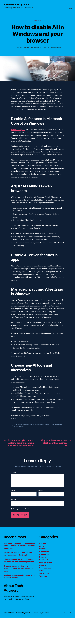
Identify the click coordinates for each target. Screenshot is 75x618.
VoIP (41, 571)
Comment (15, 472)
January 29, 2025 (40, 48)
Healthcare (43, 560)
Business (42, 549)
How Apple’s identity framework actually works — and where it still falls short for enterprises (20, 545)
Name (13, 490)
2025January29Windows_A (23, 425)
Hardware (43, 557)
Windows (37, 20)
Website (13, 499)
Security (42, 565)
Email (40, 490)
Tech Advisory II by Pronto (16, 4)
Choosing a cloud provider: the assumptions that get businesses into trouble (18, 568)
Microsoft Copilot (18, 129)
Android (42, 543)
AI (33, 425)
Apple (41, 546)
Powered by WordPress (41, 613)
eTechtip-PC (44, 554)
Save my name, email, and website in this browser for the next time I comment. (37, 509)
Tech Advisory (24, 48)
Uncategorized (45, 568)
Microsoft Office (45, 562)
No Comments (56, 48)
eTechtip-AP (44, 551)
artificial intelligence (42, 425)
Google (52, 425)
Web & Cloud (44, 573)
